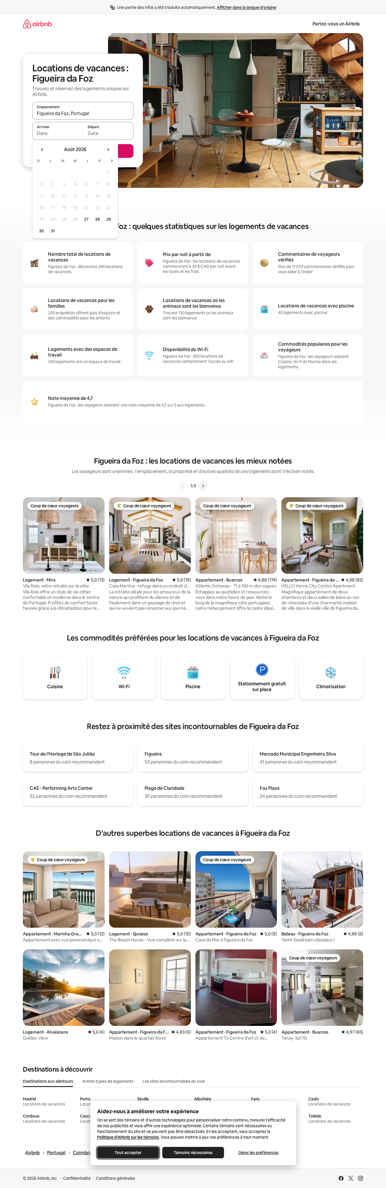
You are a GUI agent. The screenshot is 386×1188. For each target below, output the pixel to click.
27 (86, 219)
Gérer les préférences (258, 1152)
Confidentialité (77, 1178)
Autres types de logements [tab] (107, 1081)
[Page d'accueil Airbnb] (37, 24)
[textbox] (57, 133)
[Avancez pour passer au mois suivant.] (108, 149)
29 (108, 219)
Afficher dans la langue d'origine (246, 7)
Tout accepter (128, 1152)
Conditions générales (115, 1178)
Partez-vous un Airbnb (336, 24)
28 (97, 219)
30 (41, 230)
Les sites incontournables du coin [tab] (174, 1081)
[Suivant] (202, 485)
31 (53, 230)
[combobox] (83, 113)
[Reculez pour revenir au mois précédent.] (42, 149)
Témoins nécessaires (193, 1152)
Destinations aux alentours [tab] (48, 1081)
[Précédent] (183, 485)
